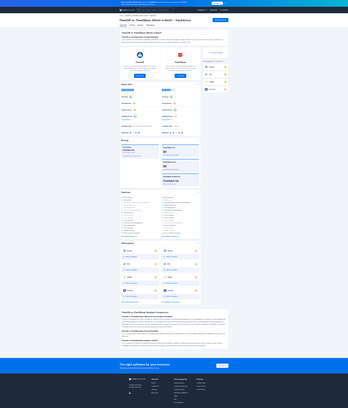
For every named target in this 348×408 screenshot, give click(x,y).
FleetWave (180, 62)
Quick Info (123, 25)
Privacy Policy (201, 383)
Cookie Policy (201, 389)
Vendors (154, 389)
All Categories (178, 402)
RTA (128, 264)
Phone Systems (179, 383)
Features (140, 25)
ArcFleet (130, 290)
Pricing (132, 25)
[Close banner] (225, 3)
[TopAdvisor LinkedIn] (130, 393)
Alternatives (150, 25)
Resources (154, 393)
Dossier (129, 251)
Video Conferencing (180, 386)
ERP (175, 399)
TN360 (129, 277)
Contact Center (179, 389)
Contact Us (155, 386)
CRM (175, 396)
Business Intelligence (181, 393)
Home (153, 383)
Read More (147, 70)
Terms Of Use (201, 386)
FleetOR (140, 62)
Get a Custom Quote (129, 152)
